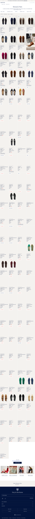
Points (16, 11)
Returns (9, 511)
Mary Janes (2, 11)
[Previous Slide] (3, 0)
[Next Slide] (31, 0)
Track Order (25, 509)
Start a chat (9, 509)
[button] (30, 3)
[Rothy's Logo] (3, 2)
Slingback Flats (10, 11)
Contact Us (25, 511)
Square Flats (22, 11)
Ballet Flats (29, 11)
